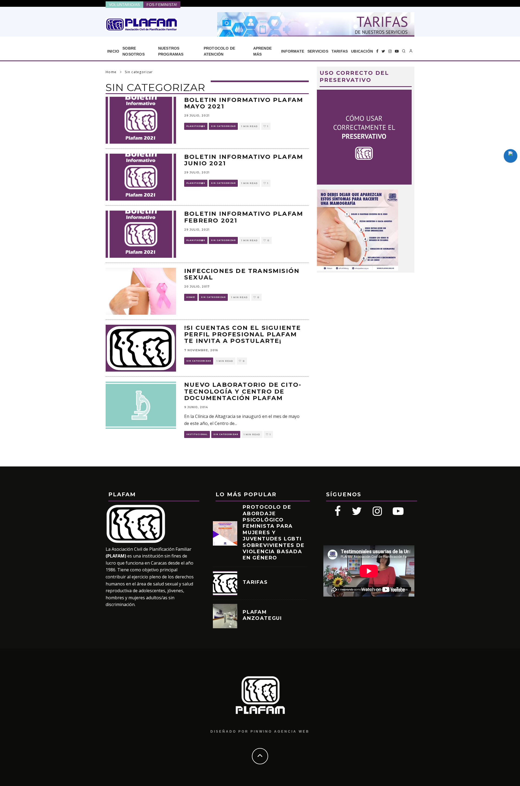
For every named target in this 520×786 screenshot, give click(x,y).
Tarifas (340, 51)
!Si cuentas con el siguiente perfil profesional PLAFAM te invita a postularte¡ (242, 334)
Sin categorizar (223, 126)
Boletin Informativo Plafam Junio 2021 (243, 160)
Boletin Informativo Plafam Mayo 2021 (243, 103)
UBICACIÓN (362, 51)
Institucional (197, 434)
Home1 (190, 297)
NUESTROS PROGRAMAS (171, 51)
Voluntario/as (124, 4)
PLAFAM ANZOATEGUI (262, 615)
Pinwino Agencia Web (280, 731)
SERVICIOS (317, 51)
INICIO (113, 51)
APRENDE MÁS (262, 51)
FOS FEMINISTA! (162, 4)
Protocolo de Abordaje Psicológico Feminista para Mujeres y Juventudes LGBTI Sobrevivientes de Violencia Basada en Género (274, 532)
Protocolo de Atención (219, 51)
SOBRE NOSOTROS (133, 51)
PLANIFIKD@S (195, 126)
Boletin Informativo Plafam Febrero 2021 (243, 217)
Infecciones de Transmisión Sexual (242, 274)
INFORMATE (292, 51)
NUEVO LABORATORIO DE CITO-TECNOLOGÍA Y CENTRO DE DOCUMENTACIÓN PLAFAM (242, 391)
